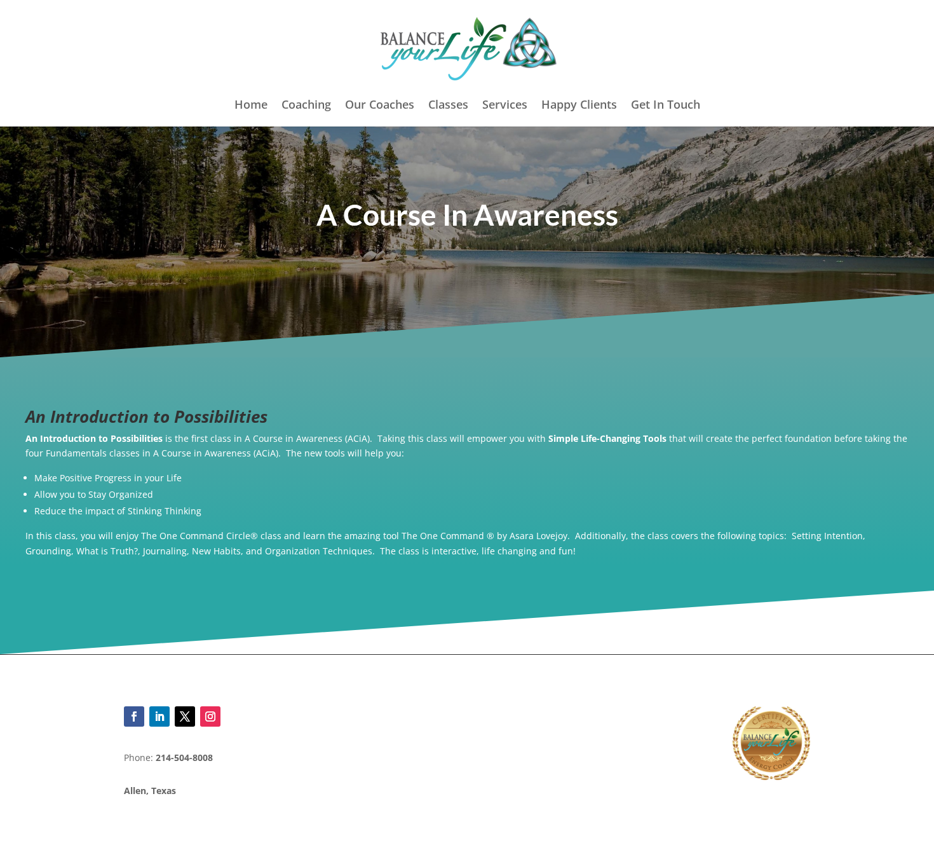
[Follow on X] (185, 716)
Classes (448, 106)
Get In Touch (665, 106)
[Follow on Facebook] (134, 716)
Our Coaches (379, 106)
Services (504, 106)
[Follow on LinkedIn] (159, 716)
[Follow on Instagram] (210, 716)
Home (250, 106)
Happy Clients (579, 106)
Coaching (306, 106)
